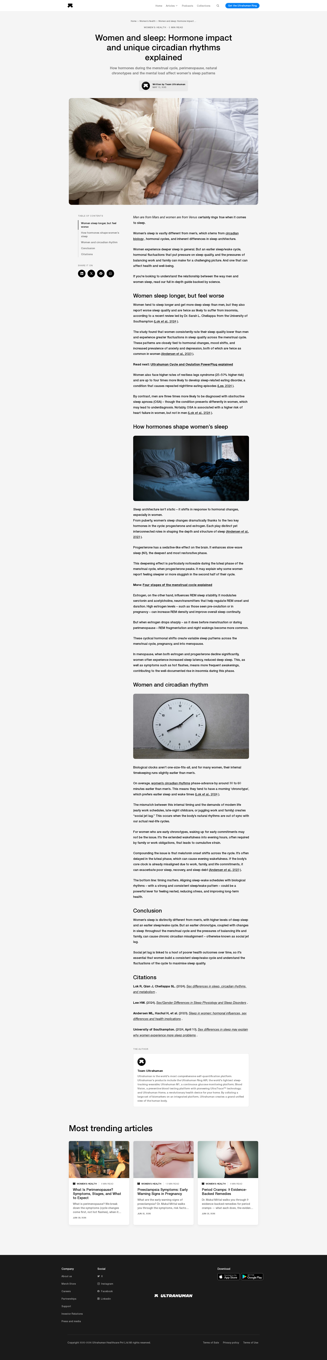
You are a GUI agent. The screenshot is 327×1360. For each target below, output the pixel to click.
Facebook (107, 1291)
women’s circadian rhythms (170, 783)
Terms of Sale (211, 1342)
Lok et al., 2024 (165, 321)
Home (158, 5)
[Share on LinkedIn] (81, 273)
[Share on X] (91, 273)
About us (66, 1276)
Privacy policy (231, 1342)
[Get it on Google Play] (252, 1276)
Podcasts (187, 5)
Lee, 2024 (225, 386)
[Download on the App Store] (228, 1276)
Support (66, 1306)
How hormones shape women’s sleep (100, 234)
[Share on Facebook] (101, 273)
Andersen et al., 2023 (177, 354)
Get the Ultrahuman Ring (242, 5)
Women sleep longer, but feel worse (98, 225)
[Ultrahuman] (71, 5)
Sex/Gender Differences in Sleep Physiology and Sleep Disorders (201, 1002)
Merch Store (68, 1283)
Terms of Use (250, 1342)
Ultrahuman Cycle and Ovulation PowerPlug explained (192, 364)
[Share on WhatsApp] (110, 273)
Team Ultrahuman (175, 84)
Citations (87, 254)
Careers (66, 1291)
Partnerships (68, 1298)
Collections (203, 5)
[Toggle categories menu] (176, 5)
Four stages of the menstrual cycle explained (177, 585)
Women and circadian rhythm (99, 242)
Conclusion (88, 248)
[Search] (218, 5)
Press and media (71, 1321)
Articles (170, 5)
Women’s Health (147, 21)
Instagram (107, 1283)
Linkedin (106, 1298)
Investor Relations (72, 1313)
